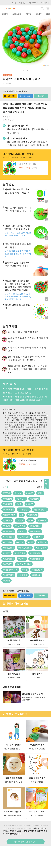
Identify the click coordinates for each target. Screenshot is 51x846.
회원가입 (22, 3)
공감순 (39, 487)
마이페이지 (45, 3)
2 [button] (27, 70)
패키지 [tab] (5, 14)
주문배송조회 (33, 3)
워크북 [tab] (29, 14)
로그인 (13, 3)
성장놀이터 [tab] (17, 14)
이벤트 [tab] (39, 14)
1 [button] (23, 70)
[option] (25, 42)
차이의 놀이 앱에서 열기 (25, 841)
